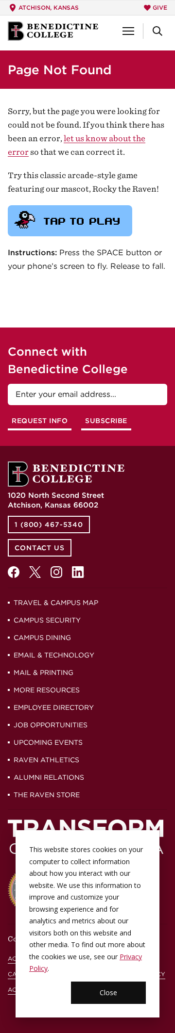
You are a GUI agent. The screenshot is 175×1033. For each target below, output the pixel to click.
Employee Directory (54, 707)
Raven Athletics (46, 760)
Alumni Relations (49, 777)
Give (160, 7)
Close (108, 992)
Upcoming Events (48, 742)
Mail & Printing (43, 672)
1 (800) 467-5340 (49, 524)
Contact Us (40, 548)
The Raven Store (47, 795)
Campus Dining (42, 637)
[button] (128, 31)
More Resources (47, 690)
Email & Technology (54, 655)
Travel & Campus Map (56, 603)
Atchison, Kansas (48, 7)
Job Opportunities (51, 725)
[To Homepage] (53, 31)
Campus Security (47, 620)
